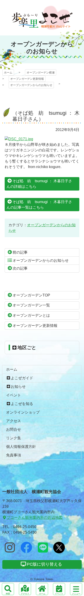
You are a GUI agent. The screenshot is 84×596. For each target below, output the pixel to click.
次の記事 (20, 268)
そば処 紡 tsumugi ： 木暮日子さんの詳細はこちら (39, 183)
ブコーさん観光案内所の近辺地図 (35, 518)
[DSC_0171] (19, 139)
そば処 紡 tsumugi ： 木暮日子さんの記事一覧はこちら (39, 204)
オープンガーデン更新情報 (27, 78)
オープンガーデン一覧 (31, 305)
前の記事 (20, 252)
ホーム (8, 72)
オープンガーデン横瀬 (42, 18)
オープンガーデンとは (31, 315)
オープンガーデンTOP (31, 295)
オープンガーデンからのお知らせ (31, 85)
